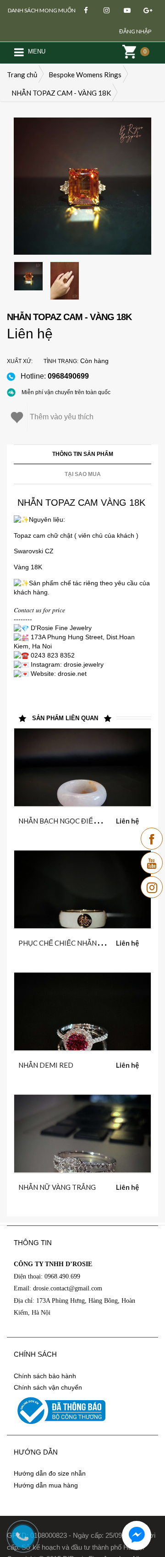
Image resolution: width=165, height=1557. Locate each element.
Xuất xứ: (20, 361)
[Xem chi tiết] (71, 819)
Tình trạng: (61, 361)
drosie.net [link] (72, 673)
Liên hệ (30, 333)
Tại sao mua (83, 474)
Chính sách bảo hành (45, 1376)
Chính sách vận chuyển (48, 1387)
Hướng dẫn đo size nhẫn (50, 1473)
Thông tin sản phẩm (82, 454)
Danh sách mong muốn (42, 10)
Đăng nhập (135, 31)
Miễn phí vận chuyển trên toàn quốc (66, 392)
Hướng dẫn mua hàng (46, 1485)
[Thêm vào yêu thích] (93, 819)
